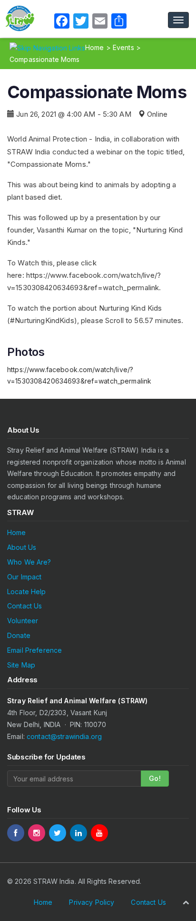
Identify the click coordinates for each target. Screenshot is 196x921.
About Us (21, 547)
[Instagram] (36, 832)
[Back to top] (186, 902)
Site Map (21, 665)
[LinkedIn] (78, 832)
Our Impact (24, 577)
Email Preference (34, 650)
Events (123, 47)
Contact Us (24, 606)
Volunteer (22, 621)
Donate (18, 635)
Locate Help (26, 591)
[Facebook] (15, 832)
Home (94, 47)
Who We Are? (29, 562)
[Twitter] (57, 832)
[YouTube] (99, 832)
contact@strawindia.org (64, 736)
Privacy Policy (91, 902)
